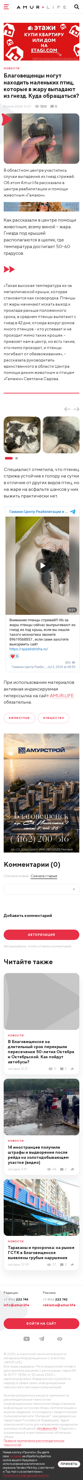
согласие (15, 1456)
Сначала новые (16, 876)
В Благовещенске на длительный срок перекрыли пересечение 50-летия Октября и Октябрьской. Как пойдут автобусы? (41, 1051)
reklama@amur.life (59, 1305)
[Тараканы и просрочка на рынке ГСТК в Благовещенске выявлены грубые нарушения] (73, 1264)
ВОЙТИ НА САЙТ (41, 1323)
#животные (19, 717)
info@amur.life (16, 1305)
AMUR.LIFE (62, 695)
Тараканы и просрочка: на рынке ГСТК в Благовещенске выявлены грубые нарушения (41, 1252)
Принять (69, 1464)
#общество (53, 717)
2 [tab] (16, 458)
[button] (60, 1339)
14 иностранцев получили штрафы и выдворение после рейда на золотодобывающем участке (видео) (38, 1155)
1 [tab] (9, 458)
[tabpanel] (23, 434)
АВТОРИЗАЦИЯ (41, 935)
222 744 (16, 1299)
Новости (12, 68)
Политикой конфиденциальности (25, 1475)
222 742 (55, 1299)
